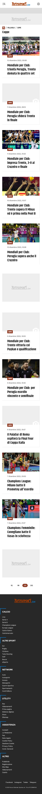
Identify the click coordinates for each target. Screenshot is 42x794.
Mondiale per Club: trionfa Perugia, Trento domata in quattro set (21, 69)
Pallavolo (11, 28)
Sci (3, 646)
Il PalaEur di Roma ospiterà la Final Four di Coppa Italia (20, 439)
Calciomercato (7, 633)
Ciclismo (5, 651)
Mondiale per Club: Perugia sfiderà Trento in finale (21, 116)
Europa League (7, 628)
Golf (3, 657)
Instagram (18, 782)
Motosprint (6, 683)
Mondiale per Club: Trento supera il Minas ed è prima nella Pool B (21, 209)
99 (18, 585)
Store (4, 715)
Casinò (4, 772)
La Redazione (7, 733)
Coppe (10, 56)
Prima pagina (7, 709)
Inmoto (4, 680)
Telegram (33, 782)
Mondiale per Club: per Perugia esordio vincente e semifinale (21, 392)
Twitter (25, 782)
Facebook (9, 782)
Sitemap (5, 717)
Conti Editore (7, 691)
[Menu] (3, 4)
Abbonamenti (7, 706)
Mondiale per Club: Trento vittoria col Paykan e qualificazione (21, 345)
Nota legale (6, 738)
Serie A (5, 620)
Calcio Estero (7, 630)
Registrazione (7, 764)
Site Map (5, 767)
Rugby (4, 649)
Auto (4, 675)
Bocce (4, 659)
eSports (5, 662)
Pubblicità (5, 762)
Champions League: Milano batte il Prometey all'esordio (20, 485)
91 (12, 585)
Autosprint (6, 678)
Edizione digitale (8, 712)
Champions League (9, 625)
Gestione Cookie (8, 743)
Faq (3, 735)
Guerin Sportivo (8, 686)
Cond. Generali (7, 749)
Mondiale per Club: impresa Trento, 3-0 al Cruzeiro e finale (21, 163)
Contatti (5, 730)
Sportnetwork (7, 688)
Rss (3, 704)
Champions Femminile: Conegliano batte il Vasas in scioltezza (21, 532)
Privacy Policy (7, 746)
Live (3, 617)
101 (31, 585)
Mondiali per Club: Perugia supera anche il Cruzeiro (21, 256)
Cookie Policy (7, 741)
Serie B (5, 622)
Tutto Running (7, 654)
